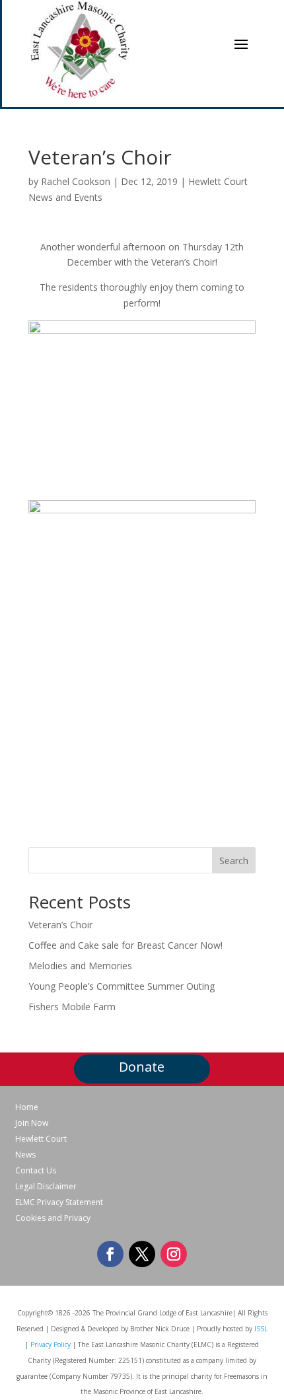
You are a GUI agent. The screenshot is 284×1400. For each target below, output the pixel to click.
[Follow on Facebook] (110, 1254)
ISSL (260, 1328)
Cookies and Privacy (52, 1218)
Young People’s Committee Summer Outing (121, 986)
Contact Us (35, 1170)
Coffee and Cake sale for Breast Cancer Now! (125, 945)
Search (233, 860)
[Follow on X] (142, 1254)
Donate (141, 1067)
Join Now (31, 1123)
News (25, 1155)
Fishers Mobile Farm (72, 1006)
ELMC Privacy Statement (59, 1202)
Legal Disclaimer (46, 1186)
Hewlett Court (41, 1139)
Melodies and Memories (80, 965)
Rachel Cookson (75, 181)
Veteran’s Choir (60, 924)
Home (26, 1107)
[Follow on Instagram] (173, 1254)
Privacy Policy (50, 1344)
